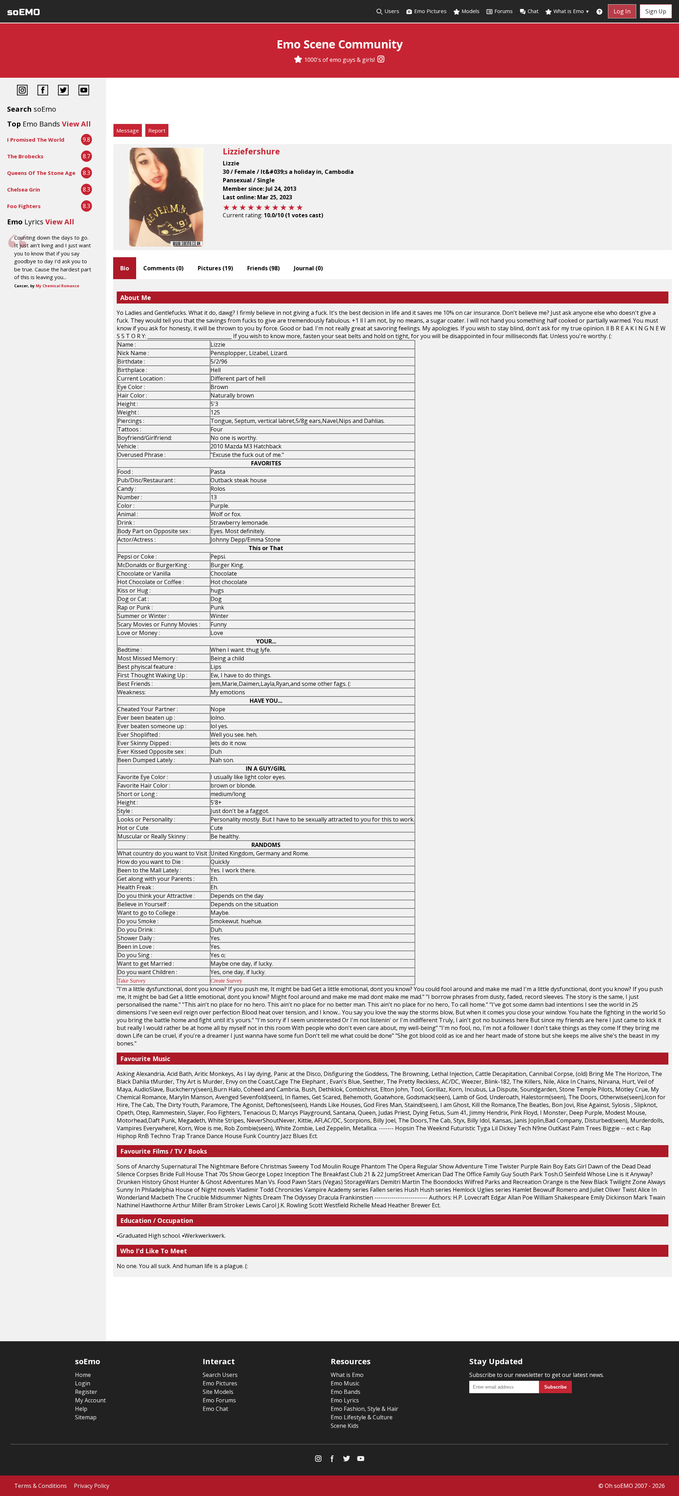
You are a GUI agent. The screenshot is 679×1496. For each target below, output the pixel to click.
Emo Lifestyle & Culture (362, 1417)
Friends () (263, 268)
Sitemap (86, 1417)
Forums (503, 10)
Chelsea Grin (23, 189)
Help (81, 1409)
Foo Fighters (24, 206)
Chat (533, 10)
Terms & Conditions (40, 1486)
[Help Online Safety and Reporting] (599, 11)
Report (157, 130)
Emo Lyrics (345, 1400)
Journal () (308, 268)
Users (391, 10)
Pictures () (215, 268)
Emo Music (345, 1383)
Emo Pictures (430, 10)
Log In (622, 11)
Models (470, 10)
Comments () (163, 268)
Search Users (220, 1375)
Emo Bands (345, 1392)
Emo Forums (219, 1400)
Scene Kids (345, 1426)
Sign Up (655, 11)
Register (86, 1392)
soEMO (23, 12)
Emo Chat (215, 1409)
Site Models (218, 1392)
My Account (90, 1400)
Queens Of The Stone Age (41, 172)
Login (82, 1383)
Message (127, 130)
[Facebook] (42, 91)
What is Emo (571, 10)
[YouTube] (84, 91)
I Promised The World (35, 139)
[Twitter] (63, 91)
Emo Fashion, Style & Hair (364, 1409)
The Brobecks (25, 156)
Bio (124, 268)
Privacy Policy (91, 1486)
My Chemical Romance (57, 285)
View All (76, 124)
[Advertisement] (392, 102)
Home (83, 1375)
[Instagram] (380, 60)
